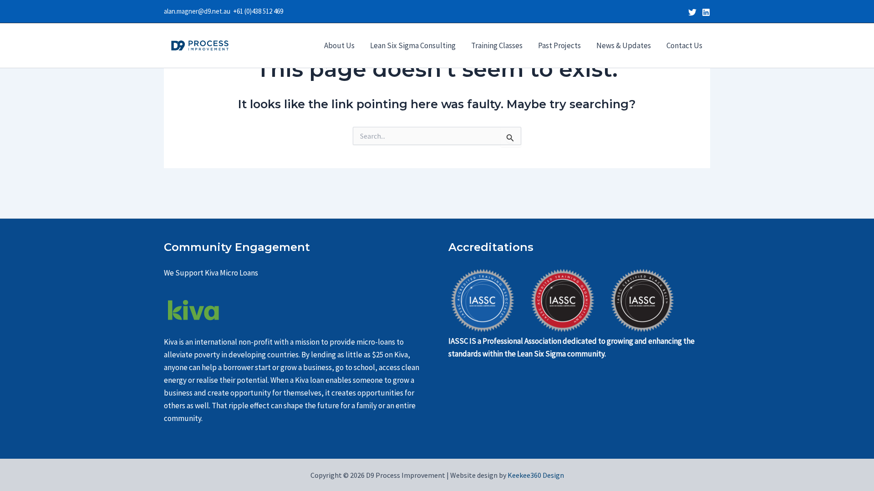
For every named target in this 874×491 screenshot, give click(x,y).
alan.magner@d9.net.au (198, 11)
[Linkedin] (706, 12)
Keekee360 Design (535, 475)
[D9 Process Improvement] (200, 45)
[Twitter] (692, 12)
